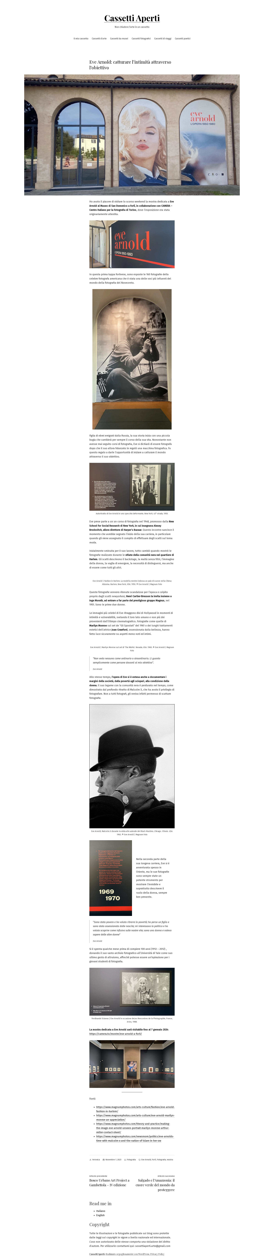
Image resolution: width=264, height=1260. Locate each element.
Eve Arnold (146, 1160)
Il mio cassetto (81, 38)
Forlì (154, 1160)
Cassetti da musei (119, 38)
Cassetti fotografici (141, 38)
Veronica (96, 1160)
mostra (170, 1160)
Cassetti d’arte (99, 38)
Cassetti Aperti (132, 17)
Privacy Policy (157, 1254)
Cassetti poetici (182, 38)
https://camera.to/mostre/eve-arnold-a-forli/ (115, 1033)
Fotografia (131, 1160)
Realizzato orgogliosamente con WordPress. (128, 1254)
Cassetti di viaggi (162, 38)
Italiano (100, 1211)
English (100, 1215)
